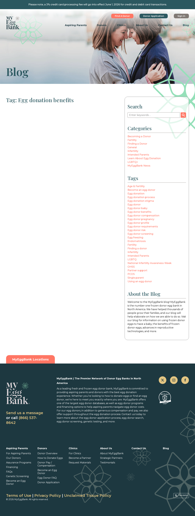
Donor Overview (47, 453)
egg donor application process (102, 417)
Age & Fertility (136, 186)
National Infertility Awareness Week (150, 263)
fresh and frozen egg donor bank (92, 388)
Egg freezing (135, 237)
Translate (183, 495)
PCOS (131, 274)
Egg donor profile (138, 222)
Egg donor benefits (139, 211)
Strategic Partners (111, 458)
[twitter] (162, 380)
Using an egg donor (140, 281)
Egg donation (136, 193)
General (132, 147)
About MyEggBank (112, 453)
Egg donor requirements (143, 226)
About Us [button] (142, 25)
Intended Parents (138, 154)
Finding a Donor (137, 143)
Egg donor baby (137, 208)
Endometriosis (137, 241)
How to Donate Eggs (50, 458)
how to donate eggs (117, 395)
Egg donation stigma (141, 200)
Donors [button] (101, 25)
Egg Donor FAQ (47, 477)
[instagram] (174, 380)
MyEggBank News (139, 165)
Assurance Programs (18, 462)
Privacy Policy (47, 495)
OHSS (131, 266)
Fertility (132, 140)
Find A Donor (122, 16)
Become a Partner (80, 458)
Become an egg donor (141, 189)
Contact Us (165, 25)
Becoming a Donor (139, 136)
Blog (186, 25)
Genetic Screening (17, 476)
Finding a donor (137, 248)
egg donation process (107, 414)
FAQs (9, 471)
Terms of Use (18, 495)
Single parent (136, 277)
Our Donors (13, 458)
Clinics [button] (121, 25)
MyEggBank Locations (30, 359)
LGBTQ (132, 259)
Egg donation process (141, 197)
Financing (12, 467)
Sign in (181, 16)
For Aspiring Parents (18, 453)
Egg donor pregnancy (141, 219)
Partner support (137, 270)
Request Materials (80, 462)
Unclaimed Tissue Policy (87, 495)
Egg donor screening (140, 233)
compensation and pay (124, 410)
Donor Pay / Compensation (46, 464)
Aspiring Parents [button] (76, 25)
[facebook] (185, 380)
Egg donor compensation (143, 215)
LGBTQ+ (133, 162)
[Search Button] (183, 115)
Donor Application (153, 16)
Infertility (133, 151)
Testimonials (107, 462)
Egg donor (134, 204)
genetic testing (92, 421)
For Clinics (75, 453)
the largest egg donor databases (85, 403)
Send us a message (24, 413)
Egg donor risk (137, 230)
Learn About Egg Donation (144, 158)
